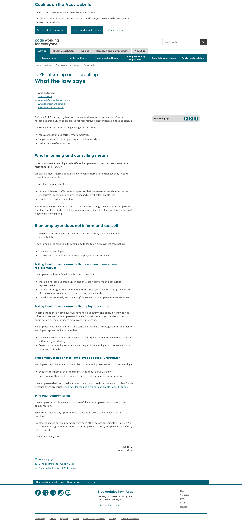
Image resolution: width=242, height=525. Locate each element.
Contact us (184, 495)
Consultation (90, 65)
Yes (87, 482)
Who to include (45, 96)
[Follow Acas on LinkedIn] (53, 493)
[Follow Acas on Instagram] (61, 493)
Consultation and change (68, 65)
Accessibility (40, 518)
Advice (48, 65)
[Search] (203, 42)
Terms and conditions (130, 518)
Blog (182, 491)
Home (38, 65)
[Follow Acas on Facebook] (38, 493)
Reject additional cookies (87, 30)
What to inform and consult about (54, 100)
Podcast (183, 506)
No (94, 482)
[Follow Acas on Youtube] (68, 493)
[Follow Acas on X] (45, 493)
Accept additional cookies (51, 30)
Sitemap (112, 518)
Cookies (53, 518)
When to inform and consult (51, 103)
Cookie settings (116, 30)
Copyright (64, 518)
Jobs (182, 499)
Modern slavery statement (94, 518)
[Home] (47, 40)
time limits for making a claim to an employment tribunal (95, 387)
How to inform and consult (51, 107)
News (182, 503)
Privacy (76, 518)
